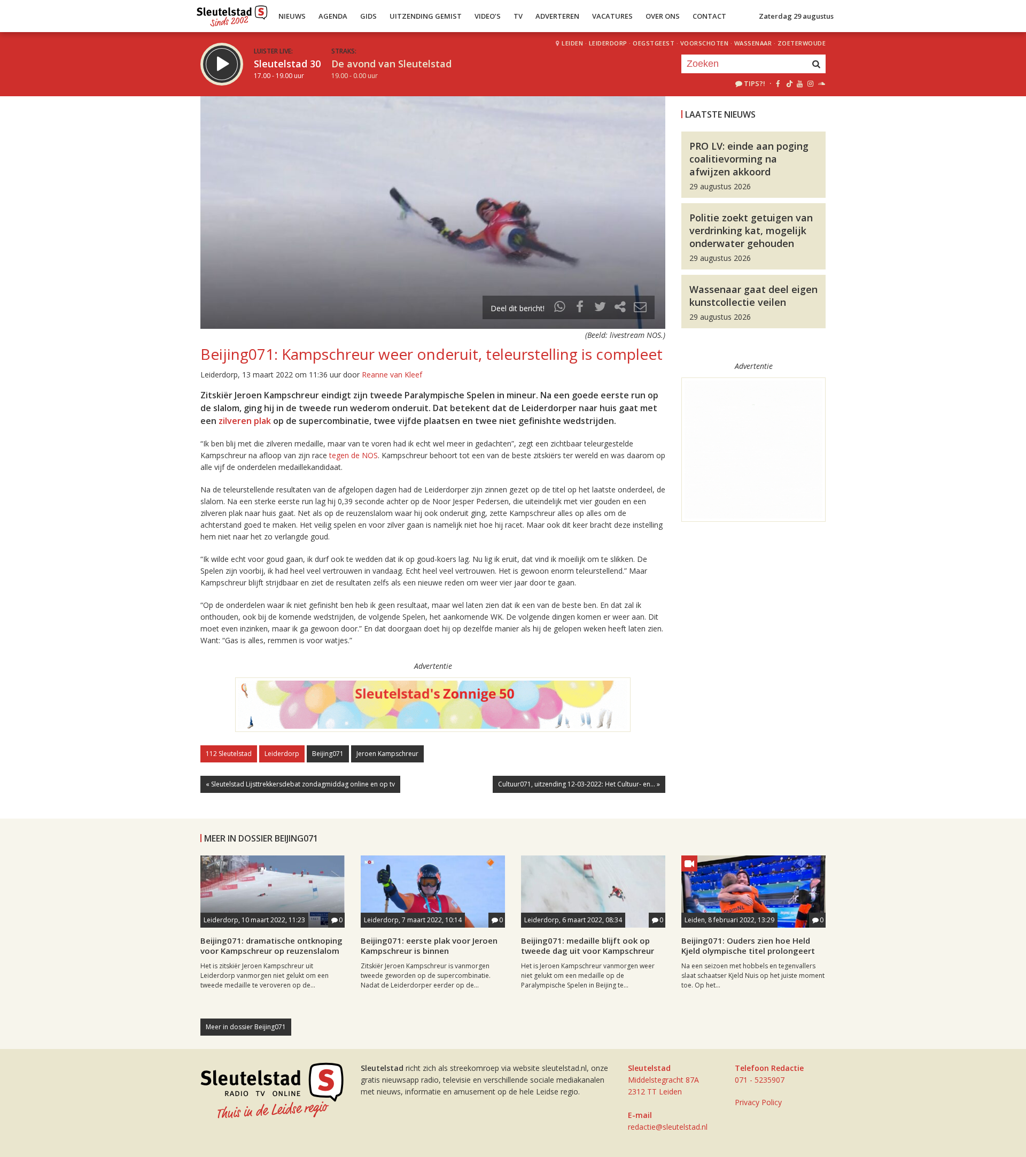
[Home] (232, 13)
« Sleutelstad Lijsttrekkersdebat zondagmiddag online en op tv (300, 784)
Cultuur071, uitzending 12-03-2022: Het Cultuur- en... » (579, 784)
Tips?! (754, 83)
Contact (709, 16)
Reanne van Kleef (392, 374)
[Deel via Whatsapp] (560, 308)
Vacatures (612, 16)
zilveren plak (245, 421)
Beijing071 (328, 753)
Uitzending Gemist (426, 16)
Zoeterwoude (802, 43)
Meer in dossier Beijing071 (246, 1026)
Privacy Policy (758, 1102)
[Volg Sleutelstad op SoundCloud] (821, 83)
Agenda (332, 16)
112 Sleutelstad (229, 753)
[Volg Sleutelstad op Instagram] (810, 83)
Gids (368, 16)
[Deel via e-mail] (640, 308)
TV (518, 16)
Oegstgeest (653, 43)
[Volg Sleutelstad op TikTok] (788, 83)
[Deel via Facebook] (580, 308)
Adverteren (557, 16)
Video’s (488, 16)
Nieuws (292, 16)
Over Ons (663, 16)
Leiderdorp (608, 43)
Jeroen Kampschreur (387, 753)
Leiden (572, 43)
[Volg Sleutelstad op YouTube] (799, 83)
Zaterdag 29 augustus (796, 16)
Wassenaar (753, 43)
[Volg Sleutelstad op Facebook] (778, 83)
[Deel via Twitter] (600, 308)
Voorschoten (704, 43)
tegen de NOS (353, 455)
